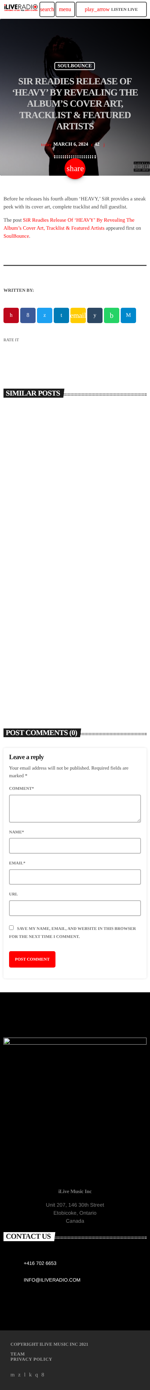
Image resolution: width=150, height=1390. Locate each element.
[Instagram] (36, 1375)
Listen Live (111, 9)
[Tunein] (25, 1375)
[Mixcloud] (30, 1375)
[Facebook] (43, 1375)
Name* (16, 832)
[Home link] (21, 9)
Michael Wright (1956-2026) (47, 521)
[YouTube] (12, 1375)
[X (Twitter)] (19, 1375)
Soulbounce (75, 66)
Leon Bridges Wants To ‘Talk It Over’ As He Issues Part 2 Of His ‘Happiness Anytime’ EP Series (68, 667)
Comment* (21, 788)
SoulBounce (16, 236)
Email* (17, 863)
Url (13, 894)
